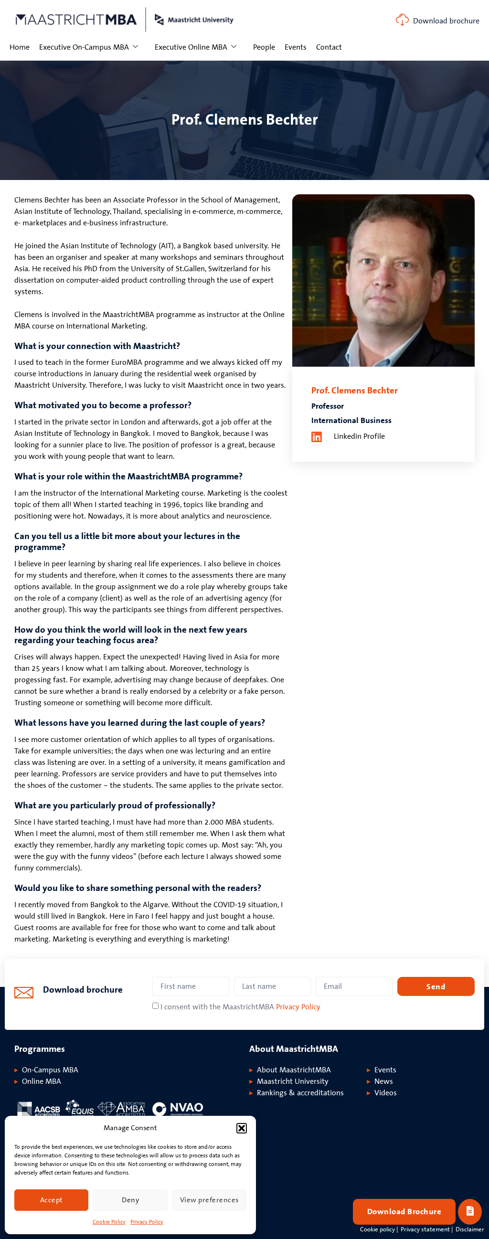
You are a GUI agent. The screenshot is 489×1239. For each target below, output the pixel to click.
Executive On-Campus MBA (84, 47)
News (383, 1081)
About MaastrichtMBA (294, 1070)
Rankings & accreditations (300, 1093)
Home (20, 47)
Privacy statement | (427, 1229)
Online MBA (41, 1081)
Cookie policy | (379, 1229)
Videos (385, 1093)
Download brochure (446, 21)
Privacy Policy (146, 1222)
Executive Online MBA (191, 47)
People (264, 47)
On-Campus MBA (50, 1070)
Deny (130, 1200)
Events (296, 47)
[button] (241, 1128)
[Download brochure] (402, 20)
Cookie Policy (109, 1222)
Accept (51, 1200)
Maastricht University (293, 1081)
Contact (329, 47)
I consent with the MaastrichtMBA (240, 1007)
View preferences (209, 1200)
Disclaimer (470, 1229)
